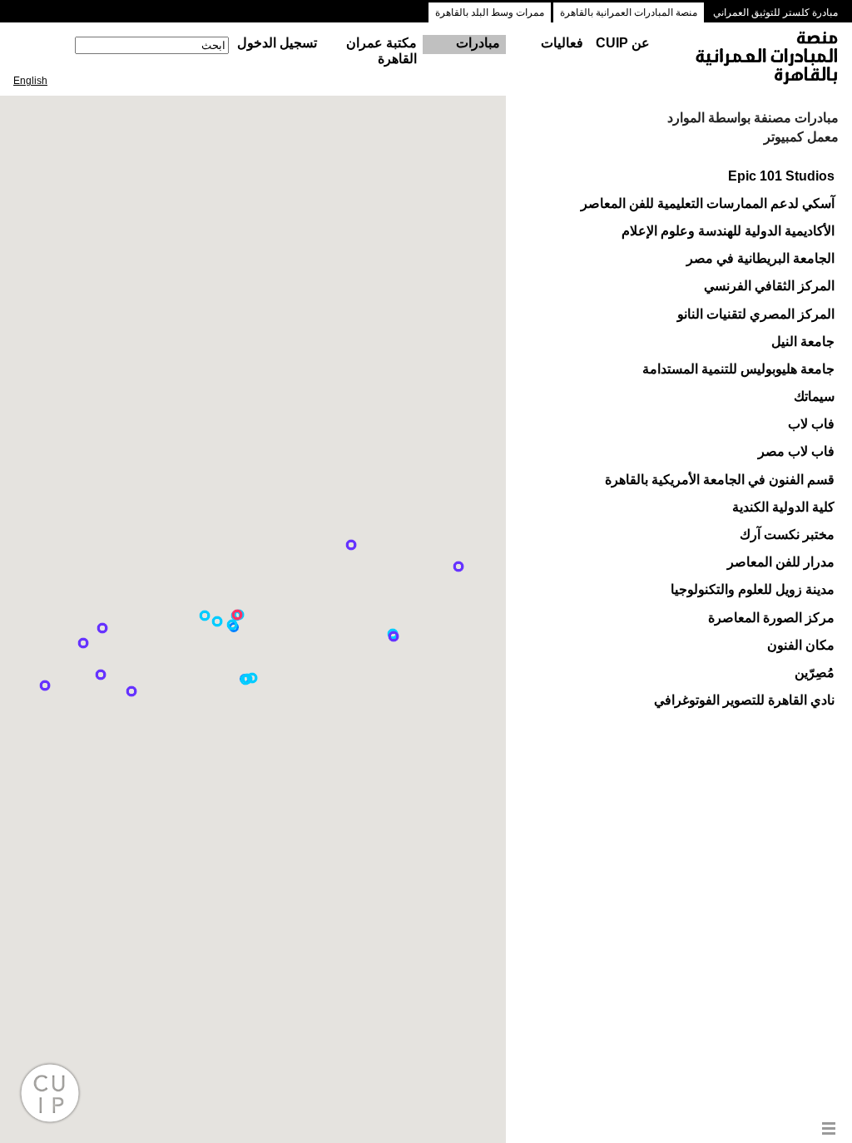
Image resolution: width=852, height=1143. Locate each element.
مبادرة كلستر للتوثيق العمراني (775, 12)
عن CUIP (623, 43)
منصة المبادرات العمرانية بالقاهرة (628, 12)
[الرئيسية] (751, 59)
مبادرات (478, 43)
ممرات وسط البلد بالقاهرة (489, 12)
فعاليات (562, 43)
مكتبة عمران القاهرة (381, 51)
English (30, 81)
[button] (204, 615)
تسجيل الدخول (277, 43)
